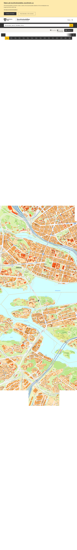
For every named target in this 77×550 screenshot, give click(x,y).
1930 (45, 38)
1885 (70, 38)
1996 (11, 38)
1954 (28, 38)
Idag (7, 38)
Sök (71, 25)
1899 (61, 38)
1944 (32, 38)
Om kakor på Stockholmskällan (10, 9)
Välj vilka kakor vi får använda (27, 13)
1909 (57, 38)
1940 (36, 38)
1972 (19, 38)
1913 (53, 38)
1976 (15, 38)
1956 (24, 38)
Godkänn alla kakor (10, 13)
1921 (49, 38)
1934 (40, 38)
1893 (65, 38)
